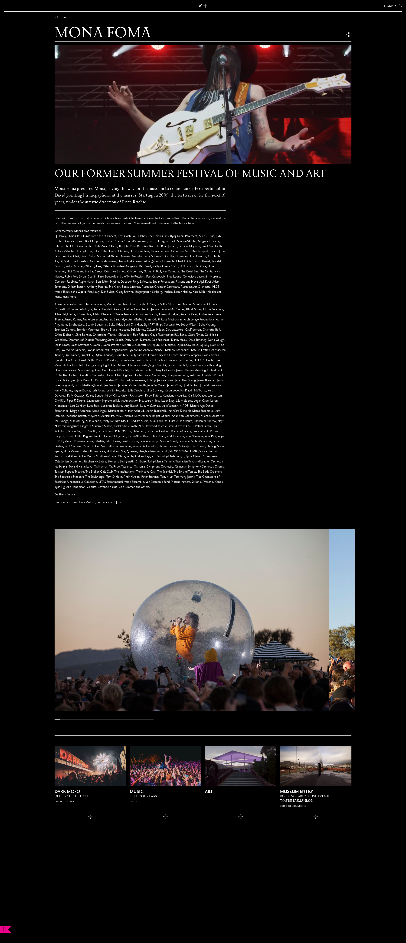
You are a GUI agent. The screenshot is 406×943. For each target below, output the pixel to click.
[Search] (400, 6)
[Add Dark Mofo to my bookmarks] (90, 816)
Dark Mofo (86, 502)
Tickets (389, 6)
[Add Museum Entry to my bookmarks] (315, 816)
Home (61, 17)
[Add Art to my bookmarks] (240, 816)
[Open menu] (6, 6)
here (191, 223)
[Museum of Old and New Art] (203, 6)
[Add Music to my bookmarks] (165, 816)
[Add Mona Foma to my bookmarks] (348, 34)
